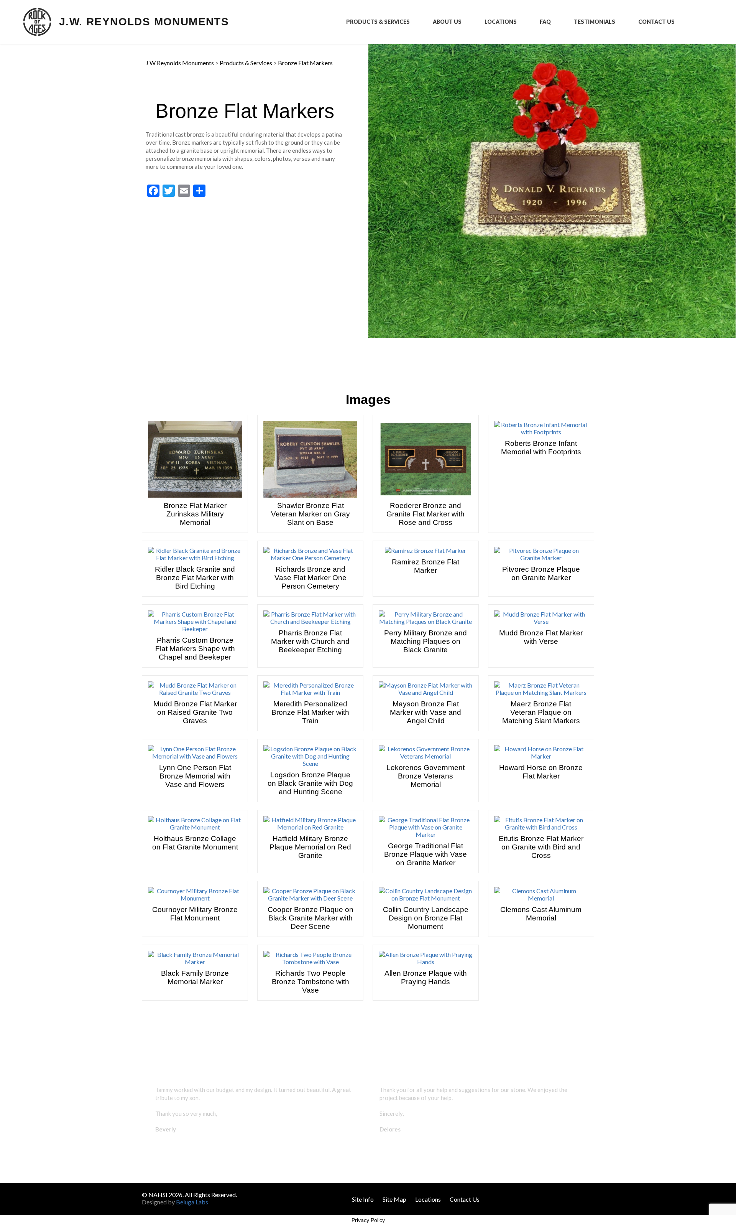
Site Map (394, 1199)
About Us (447, 22)
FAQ (545, 22)
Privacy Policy (368, 1220)
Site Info (363, 1199)
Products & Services (378, 22)
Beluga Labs (192, 1202)
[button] (149, 1121)
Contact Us (656, 22)
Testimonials (594, 22)
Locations (501, 22)
